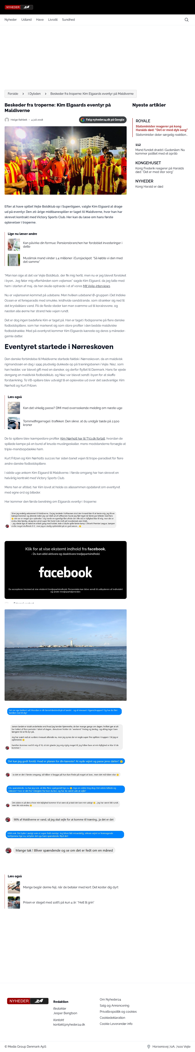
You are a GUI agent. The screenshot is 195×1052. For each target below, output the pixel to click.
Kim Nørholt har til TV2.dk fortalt (82, 438)
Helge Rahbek (19, 119)
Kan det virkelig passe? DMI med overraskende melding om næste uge (72, 408)
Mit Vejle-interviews (96, 286)
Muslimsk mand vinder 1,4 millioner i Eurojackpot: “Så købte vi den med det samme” (73, 260)
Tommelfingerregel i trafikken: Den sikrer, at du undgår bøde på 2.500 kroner (71, 423)
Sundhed (68, 19)
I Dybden (34, 94)
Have (40, 19)
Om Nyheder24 (110, 999)
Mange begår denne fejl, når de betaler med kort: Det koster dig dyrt (70, 887)
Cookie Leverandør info (116, 1024)
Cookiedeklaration (112, 1018)
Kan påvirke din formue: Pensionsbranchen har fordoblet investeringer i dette (72, 244)
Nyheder (11, 19)
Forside (13, 94)
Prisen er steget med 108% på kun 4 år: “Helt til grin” (58, 902)
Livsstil (53, 19)
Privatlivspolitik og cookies (118, 1011)
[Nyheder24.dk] (97, 7)
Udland (26, 19)
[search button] (186, 20)
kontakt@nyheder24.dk (69, 1024)
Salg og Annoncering (114, 1005)
